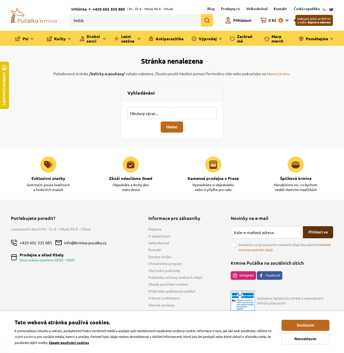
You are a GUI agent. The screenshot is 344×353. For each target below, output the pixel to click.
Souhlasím (305, 325)
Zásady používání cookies (168, 284)
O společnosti (159, 236)
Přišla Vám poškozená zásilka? (171, 291)
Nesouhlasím (305, 339)
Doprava (154, 229)
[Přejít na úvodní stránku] (33, 15)
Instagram (246, 275)
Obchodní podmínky (164, 270)
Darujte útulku (159, 256)
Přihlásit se (318, 232)
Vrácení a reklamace (164, 298)
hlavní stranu (278, 73)
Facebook (273, 275)
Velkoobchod (256, 8)
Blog (211, 8)
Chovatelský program (165, 263)
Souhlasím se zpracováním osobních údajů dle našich (284, 247)
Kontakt (280, 8)
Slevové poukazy (161, 305)
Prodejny (230, 8)
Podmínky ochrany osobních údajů (175, 277)
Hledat (172, 127)
